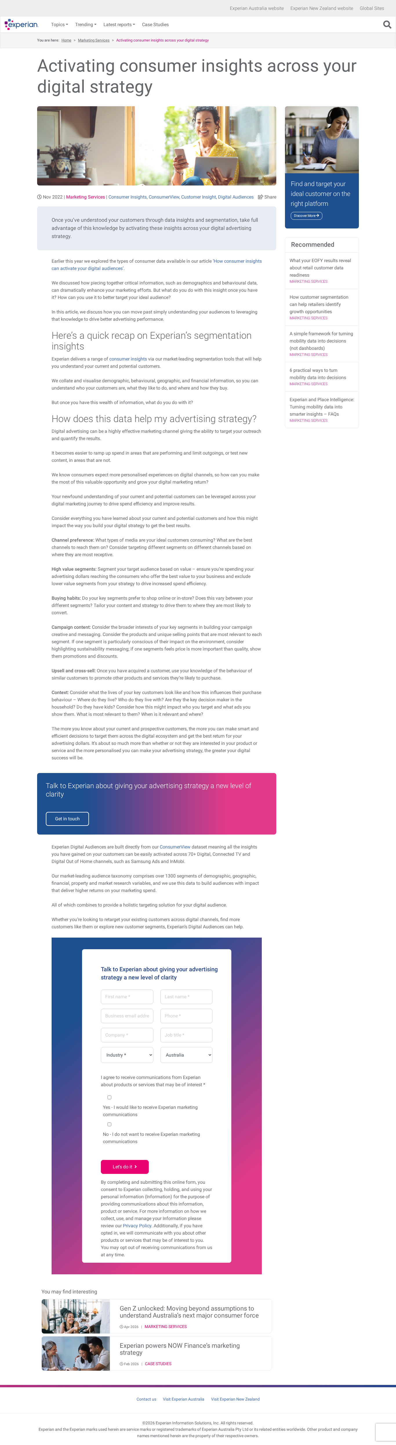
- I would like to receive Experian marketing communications (150, 1111)
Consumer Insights (127, 197)
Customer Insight (198, 197)
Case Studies (155, 24)
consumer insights (128, 359)
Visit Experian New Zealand (235, 1399)
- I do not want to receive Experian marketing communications (151, 1138)
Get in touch (67, 818)
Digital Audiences (236, 197)
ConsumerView (164, 197)
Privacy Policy (137, 1225)
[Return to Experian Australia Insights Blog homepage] (24, 24)
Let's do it (124, 1167)
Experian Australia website (257, 8)
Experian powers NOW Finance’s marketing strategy (180, 1349)
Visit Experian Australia (183, 1399)
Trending (84, 24)
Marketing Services (94, 40)
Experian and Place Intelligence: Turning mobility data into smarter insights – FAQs (322, 407)
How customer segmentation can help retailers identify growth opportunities (319, 304)
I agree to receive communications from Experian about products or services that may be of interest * (153, 1081)
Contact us (146, 1399)
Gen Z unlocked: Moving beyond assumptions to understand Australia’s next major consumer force (189, 1312)
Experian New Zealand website (321, 8)
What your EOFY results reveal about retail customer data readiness (320, 268)
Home (66, 40)
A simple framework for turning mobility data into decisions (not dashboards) (321, 341)
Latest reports (117, 24)
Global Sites (372, 8)
